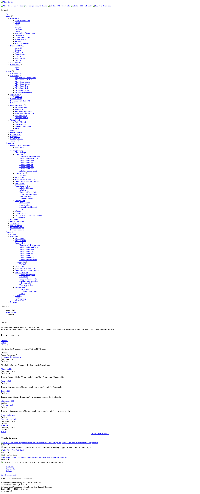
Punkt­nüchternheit (21, 186)
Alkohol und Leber (22, 90)
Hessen (17, 31)
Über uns (13, 302)
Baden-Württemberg (22, 21)
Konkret (9, 71)
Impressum (10, 467)
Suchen (3, 343)
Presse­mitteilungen (17, 228)
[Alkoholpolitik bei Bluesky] (81, 6)
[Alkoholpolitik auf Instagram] (35, 6)
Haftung (9, 471)
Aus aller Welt (15, 62)
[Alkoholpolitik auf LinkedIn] (59, 6)
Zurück (3, 432)
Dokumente (10, 143)
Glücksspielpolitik (16, 139)
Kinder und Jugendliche (23, 111)
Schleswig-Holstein (22, 43)
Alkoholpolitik (15, 150)
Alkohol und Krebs (22, 88)
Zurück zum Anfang (8, 475)
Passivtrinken (20, 184)
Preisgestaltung (20, 124)
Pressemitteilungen (8, 415)
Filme (17, 69)
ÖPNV (12, 103)
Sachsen (18, 41)
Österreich (18, 48)
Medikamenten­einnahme (28, 194)
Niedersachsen (20, 35)
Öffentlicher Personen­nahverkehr (27, 182)
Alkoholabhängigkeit (27, 275)
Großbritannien (20, 54)
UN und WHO (15, 135)
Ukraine (18, 60)
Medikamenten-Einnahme (24, 114)
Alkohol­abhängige (26, 188)
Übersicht (4, 341)
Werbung (13, 130)
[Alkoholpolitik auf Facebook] (12, 6)
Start (7, 14)
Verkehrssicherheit (21, 118)
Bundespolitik (20, 217)
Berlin (17, 25)
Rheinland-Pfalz (21, 39)
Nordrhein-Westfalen (22, 37)
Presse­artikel (19, 148)
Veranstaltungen (16, 226)
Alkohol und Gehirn (22, 82)
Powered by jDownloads (100, 434)
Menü (6, 10)
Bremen (18, 27)
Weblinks (13, 237)
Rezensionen (15, 65)
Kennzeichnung (16, 99)
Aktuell (8, 16)
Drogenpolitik (15, 137)
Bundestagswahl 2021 (9, 419)
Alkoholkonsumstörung (23, 92)
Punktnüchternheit (16, 105)
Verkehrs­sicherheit (26, 198)
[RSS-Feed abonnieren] (102, 6)
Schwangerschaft (21, 116)
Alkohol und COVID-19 (24, 80)
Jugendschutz (15, 95)
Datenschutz (10, 469)
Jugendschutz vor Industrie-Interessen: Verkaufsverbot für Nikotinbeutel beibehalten (37, 458)
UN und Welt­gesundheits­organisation (28, 215)
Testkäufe (18, 97)
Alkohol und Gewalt (22, 84)
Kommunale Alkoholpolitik (20, 101)
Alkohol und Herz (21, 86)
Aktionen (13, 234)
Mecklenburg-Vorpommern (25, 33)
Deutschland (14, 19)
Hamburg (18, 29)
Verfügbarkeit (15, 120)
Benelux (18, 56)
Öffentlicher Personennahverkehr (27, 270)
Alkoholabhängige (21, 107)
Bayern (17, 23)
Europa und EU (16, 46)
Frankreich (19, 52)
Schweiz (18, 50)
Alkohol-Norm (15, 73)
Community (10, 232)
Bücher (17, 67)
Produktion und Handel (23, 126)
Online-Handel (20, 122)
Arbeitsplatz (19, 109)
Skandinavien (20, 58)
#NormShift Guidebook (15, 450)
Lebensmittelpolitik (17, 221)
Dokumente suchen (17, 230)
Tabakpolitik (14, 141)
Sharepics (4, 425)
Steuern (17, 128)
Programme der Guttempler (20, 145)
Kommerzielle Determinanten (25, 78)
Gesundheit (14, 76)
